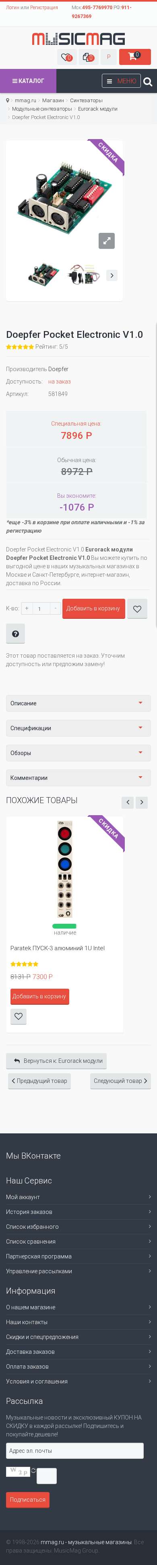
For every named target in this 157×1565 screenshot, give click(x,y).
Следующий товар (118, 1081)
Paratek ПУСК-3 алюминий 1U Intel (57, 948)
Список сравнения (31, 1241)
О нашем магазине (30, 1307)
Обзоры (20, 753)
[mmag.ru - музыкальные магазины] (78, 39)
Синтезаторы (86, 100)
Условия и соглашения (37, 1381)
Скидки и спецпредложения (42, 1337)
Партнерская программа (39, 1256)
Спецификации (30, 728)
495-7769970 (97, 7)
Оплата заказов (27, 1366)
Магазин (53, 100)
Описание (23, 703)
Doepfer (58, 369)
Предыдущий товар (42, 1081)
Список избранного (32, 1227)
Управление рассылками (39, 1271)
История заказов (29, 1212)
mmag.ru (25, 100)
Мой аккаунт (23, 1197)
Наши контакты (27, 1322)
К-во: (12, 608)
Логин (12, 7)
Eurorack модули (98, 109)
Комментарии (29, 778)
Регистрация (44, 7)
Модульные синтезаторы (42, 109)
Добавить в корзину (93, 608)
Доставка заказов (30, 1352)
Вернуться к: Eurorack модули (63, 1061)
